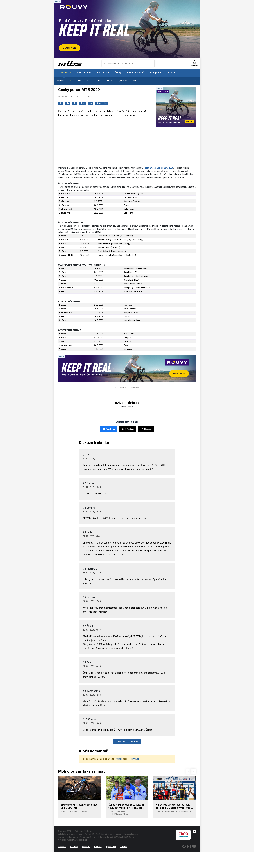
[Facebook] (184, 846)
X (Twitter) (129, 429)
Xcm (83, 103)
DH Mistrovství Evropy (120, 814)
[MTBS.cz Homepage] (70, 63)
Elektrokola (103, 72)
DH (79, 80)
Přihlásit (118, 759)
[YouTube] (194, 846)
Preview (84, 811)
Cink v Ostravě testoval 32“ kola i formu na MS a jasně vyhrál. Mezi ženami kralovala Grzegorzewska (174, 806)
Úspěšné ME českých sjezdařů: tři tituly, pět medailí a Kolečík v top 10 (126, 806)
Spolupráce (111, 846)
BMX (135, 80)
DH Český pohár (185, 811)
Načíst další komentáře (127, 741)
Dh (61, 103)
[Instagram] (189, 846)
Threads (147, 429)
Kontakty (98, 846)
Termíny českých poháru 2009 (158, 168)
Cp (90, 103)
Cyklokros (122, 80)
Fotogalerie (156, 72)
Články (118, 72)
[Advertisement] (127, 147)
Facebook (110, 429)
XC (71, 80)
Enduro (60, 80)
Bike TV (171, 72)
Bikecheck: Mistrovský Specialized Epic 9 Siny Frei (79, 806)
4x (68, 103)
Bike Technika (84, 72)
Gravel (109, 80)
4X (88, 80)
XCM (98, 80)
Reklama (62, 846)
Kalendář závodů (135, 72)
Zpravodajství (64, 72)
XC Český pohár (93, 97)
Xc (75, 103)
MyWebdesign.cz (79, 840)
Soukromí (86, 846)
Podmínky (74, 846)
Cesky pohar (102, 103)
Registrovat (133, 759)
